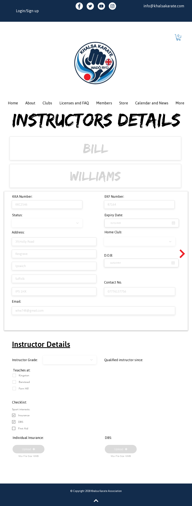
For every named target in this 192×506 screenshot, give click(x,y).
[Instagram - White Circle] (112, 6)
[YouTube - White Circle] (101, 6)
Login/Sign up (27, 10)
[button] (178, 37)
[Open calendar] (173, 262)
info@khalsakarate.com (163, 6)
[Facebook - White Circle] (79, 6)
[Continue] (182, 253)
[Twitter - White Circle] (90, 6)
